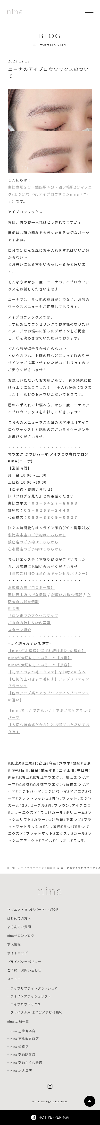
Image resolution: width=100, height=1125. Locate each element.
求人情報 (14, 944)
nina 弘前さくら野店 (26, 1063)
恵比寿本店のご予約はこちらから (37, 534)
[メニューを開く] (89, 12)
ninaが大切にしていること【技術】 (40, 657)
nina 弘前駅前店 (22, 1055)
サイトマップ (17, 953)
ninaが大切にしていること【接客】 (40, 664)
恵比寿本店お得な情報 (27, 594)
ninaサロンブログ (20, 936)
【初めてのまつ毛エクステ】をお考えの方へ (47, 671)
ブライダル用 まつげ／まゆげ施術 (36, 1012)
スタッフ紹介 (19, 629)
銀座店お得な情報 (66, 594)
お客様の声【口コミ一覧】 (31, 587)
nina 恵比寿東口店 (24, 1039)
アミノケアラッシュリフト (30, 996)
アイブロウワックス (25, 1004)
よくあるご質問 (19, 927)
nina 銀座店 (19, 1047)
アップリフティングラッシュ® (33, 988)
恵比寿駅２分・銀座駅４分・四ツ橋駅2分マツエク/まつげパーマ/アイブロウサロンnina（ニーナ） (50, 194)
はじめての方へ (19, 918)
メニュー (14, 979)
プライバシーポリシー (24, 962)
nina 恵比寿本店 (22, 1031)
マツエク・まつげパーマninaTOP (32, 910)
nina (38, 1101)
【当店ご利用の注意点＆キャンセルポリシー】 (49, 573)
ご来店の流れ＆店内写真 (29, 622)
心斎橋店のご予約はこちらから (35, 548)
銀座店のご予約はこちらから (33, 541)
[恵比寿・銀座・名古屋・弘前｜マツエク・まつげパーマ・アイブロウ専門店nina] (15, 12)
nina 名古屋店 (21, 1071)
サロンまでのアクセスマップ (33, 615)
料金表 (14, 608)
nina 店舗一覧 (18, 1022)
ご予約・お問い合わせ (24, 970)
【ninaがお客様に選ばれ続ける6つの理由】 (47, 650)
